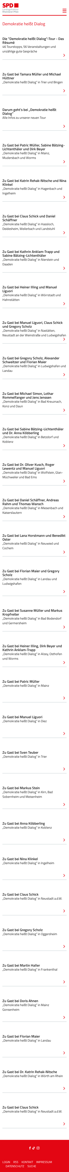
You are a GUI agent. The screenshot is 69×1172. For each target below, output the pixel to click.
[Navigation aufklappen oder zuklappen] (64, 10)
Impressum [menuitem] (44, 1162)
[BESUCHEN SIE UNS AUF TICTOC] (34, 1148)
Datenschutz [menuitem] (15, 1166)
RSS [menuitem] (15, 1162)
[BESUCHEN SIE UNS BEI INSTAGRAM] (38, 1148)
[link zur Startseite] (10, 7)
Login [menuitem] (6, 1162)
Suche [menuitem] (31, 1166)
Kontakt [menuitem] (27, 1162)
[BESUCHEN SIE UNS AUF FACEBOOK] (30, 1148)
